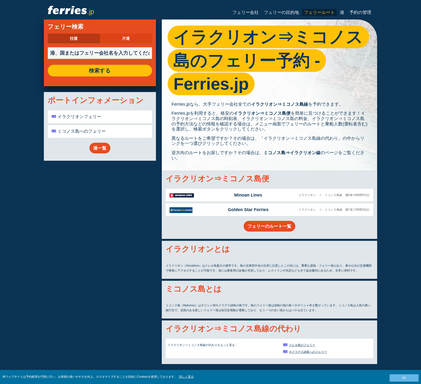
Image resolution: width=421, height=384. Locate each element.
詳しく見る (186, 376)
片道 (126, 38)
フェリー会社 (245, 12)
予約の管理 (360, 12)
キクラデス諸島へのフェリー (308, 352)
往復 (74, 38)
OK (404, 378)
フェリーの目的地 (281, 12)
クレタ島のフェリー (302, 345)
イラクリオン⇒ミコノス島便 (262, 113)
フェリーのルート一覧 (269, 226)
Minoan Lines (248, 195)
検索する (100, 70)
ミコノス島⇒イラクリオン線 (292, 152)
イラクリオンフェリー (79, 116)
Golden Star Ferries (248, 209)
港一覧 (99, 148)
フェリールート (319, 12)
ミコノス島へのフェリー (81, 131)
